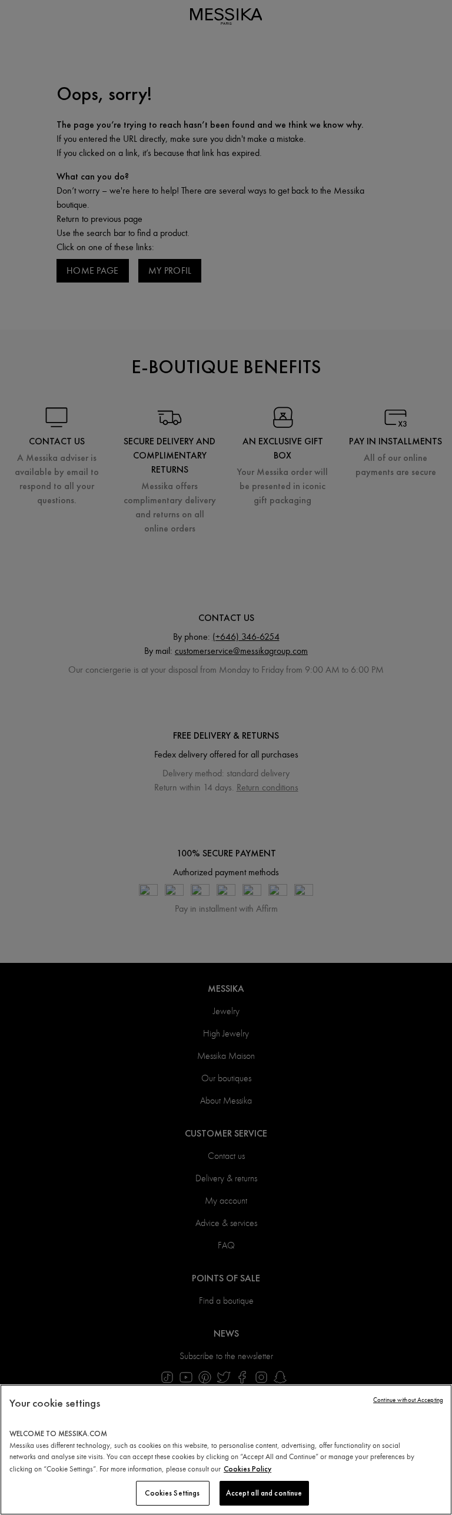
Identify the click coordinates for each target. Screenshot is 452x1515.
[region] (226, 1449)
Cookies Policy (247, 1469)
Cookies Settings (172, 1493)
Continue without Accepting (408, 1400)
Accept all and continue (264, 1493)
